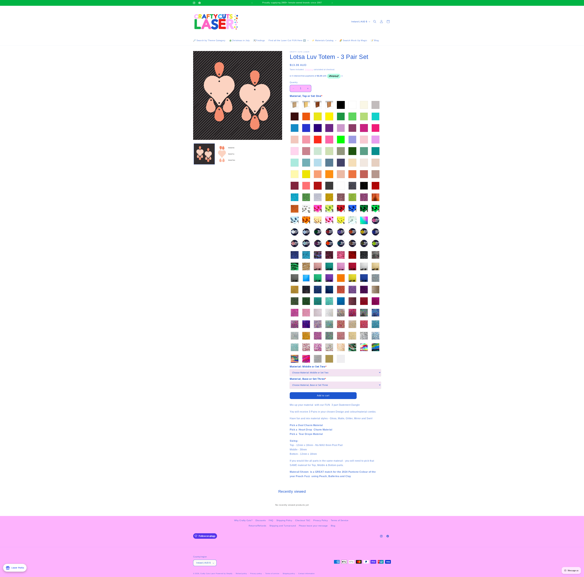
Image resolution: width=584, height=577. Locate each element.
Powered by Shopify (224, 574)
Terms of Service (339, 520)
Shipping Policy (284, 520)
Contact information (306, 573)
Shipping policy (289, 573)
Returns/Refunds (257, 525)
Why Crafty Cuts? (243, 520)
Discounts (260, 520)
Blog (333, 525)
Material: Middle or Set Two (308, 366)
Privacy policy (256, 573)
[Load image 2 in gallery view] (226, 154)
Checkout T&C (302, 520)
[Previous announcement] (252, 3)
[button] (288, 40)
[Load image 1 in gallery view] (204, 154)
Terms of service (272, 573)
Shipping (309, 69)
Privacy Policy (320, 520)
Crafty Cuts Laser (208, 574)
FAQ (271, 520)
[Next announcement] (332, 3)
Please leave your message (313, 525)
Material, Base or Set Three (308, 379)
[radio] (294, 105)
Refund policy (241, 573)
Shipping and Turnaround (282, 525)
